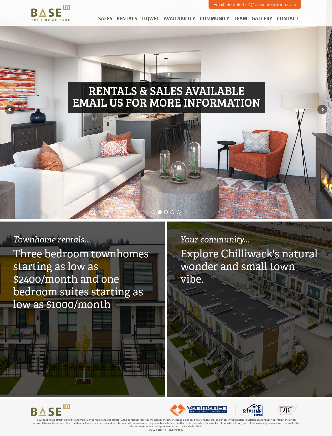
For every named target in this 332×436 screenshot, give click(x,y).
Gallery (262, 18)
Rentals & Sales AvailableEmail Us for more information (166, 96)
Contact (288, 18)
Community (214, 18)
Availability (179, 18)
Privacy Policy (175, 429)
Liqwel (150, 18)
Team (240, 18)
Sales (105, 18)
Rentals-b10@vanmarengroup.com (261, 4)
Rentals (127, 18)
